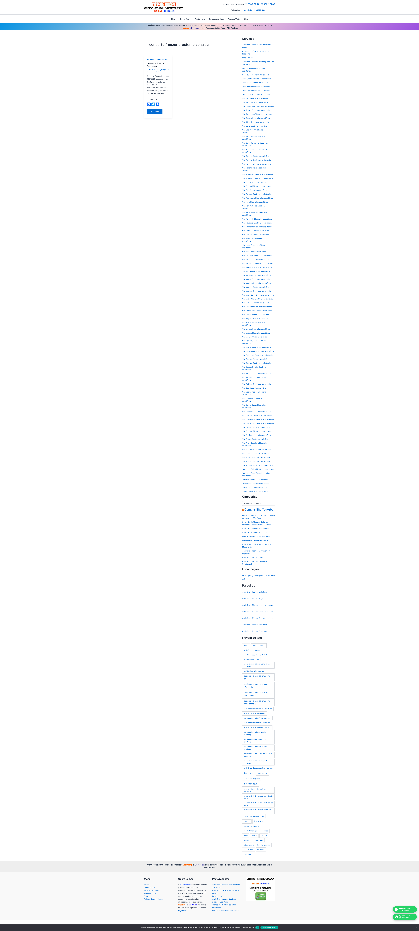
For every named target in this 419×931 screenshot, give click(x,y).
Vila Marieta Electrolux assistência (256, 287)
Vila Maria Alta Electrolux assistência (257, 299)
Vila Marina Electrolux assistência (256, 279)
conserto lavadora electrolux (254, 816)
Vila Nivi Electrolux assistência (254, 252)
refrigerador (248, 849)
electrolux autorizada (251, 826)
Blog (146, 896)
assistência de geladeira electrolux (256, 655)
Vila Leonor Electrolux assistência (256, 314)
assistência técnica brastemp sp (257, 677)
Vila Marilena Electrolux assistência (256, 283)
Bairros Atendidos (151, 890)
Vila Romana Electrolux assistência (256, 164)
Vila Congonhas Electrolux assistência (258, 419)
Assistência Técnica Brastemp (158, 59)
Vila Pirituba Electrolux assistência (256, 194)
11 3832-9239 (268, 4)
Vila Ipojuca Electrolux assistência (256, 329)
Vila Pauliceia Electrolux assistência (257, 223)
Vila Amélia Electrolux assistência (256, 457)
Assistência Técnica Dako (252, 557)
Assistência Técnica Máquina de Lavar (258, 605)
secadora (260, 849)
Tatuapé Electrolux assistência (254, 487)
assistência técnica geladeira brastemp (255, 733)
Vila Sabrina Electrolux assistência (256, 156)
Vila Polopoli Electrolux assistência (256, 186)
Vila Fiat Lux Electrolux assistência (256, 384)
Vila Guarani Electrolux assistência (256, 363)
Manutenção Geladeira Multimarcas (256, 540)
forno (246, 835)
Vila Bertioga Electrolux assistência (256, 435)
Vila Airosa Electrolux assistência (256, 439)
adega (246, 645)
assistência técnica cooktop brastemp (258, 709)
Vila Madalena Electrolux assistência (257, 307)
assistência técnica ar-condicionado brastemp (257, 665)
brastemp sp (262, 773)
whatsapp (247, 854)
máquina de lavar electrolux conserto (257, 845)
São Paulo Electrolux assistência (255, 75)
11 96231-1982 (259, 10)
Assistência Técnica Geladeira (254, 592)
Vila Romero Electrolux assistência (256, 160)
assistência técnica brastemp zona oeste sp (257, 702)
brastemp (248, 773)
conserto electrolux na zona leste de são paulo (258, 797)
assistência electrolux (251, 659)
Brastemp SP (247, 58)
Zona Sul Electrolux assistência (255, 83)
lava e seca (259, 840)
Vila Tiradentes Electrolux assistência (257, 114)
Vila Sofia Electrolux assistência (255, 126)
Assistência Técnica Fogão (253, 598)
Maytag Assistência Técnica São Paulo (258, 536)
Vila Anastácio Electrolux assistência (257, 453)
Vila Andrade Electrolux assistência (256, 449)
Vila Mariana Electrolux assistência (256, 291)
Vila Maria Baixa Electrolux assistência (258, 295)
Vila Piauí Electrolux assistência (255, 202)
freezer (254, 835)
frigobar (264, 835)
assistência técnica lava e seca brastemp (255, 747)
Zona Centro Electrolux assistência (256, 79)
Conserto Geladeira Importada (255, 532)
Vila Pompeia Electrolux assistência (256, 182)
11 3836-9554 (252, 4)
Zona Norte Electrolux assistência (256, 86)
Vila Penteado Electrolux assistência (257, 219)
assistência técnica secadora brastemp (258, 768)
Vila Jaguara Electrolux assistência (256, 318)
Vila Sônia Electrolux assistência (255, 122)
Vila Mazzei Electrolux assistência (256, 271)
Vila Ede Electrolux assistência (254, 388)
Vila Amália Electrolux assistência (256, 461)
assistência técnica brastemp (254, 671)
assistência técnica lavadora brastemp (254, 740)
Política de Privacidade (269, 927)
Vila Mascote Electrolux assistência (256, 275)
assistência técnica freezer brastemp (257, 727)
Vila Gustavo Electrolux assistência (256, 347)
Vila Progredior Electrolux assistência (257, 178)
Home (146, 885)
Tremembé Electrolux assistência (255, 483)
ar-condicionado (258, 645)
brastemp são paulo (252, 778)
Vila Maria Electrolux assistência (255, 303)
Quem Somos (149, 887)
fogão (266, 831)
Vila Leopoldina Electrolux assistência (257, 311)
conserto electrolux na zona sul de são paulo (257, 811)
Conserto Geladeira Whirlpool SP (256, 528)
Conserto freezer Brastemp (156, 64)
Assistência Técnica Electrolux (254, 631)
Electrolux (258, 821)
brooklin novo (250, 784)
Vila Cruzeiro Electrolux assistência (256, 411)
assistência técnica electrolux (254, 713)
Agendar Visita (150, 893)
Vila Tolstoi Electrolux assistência (256, 110)
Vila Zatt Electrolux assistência (255, 98)
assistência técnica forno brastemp (257, 723)
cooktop (247, 821)
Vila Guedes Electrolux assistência (256, 359)
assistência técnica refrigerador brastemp (256, 762)
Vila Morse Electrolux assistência (255, 259)
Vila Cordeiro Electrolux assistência (257, 415)
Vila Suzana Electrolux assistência (256, 118)
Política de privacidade (153, 899)
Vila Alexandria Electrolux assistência (257, 465)
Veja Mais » (154, 112)
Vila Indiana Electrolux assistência (256, 333)
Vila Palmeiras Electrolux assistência (257, 227)
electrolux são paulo (251, 831)
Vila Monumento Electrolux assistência (258, 263)
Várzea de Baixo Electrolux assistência (258, 469)
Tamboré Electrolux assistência (255, 491)
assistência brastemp (252, 650)
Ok (257, 927)
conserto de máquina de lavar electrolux (255, 790)
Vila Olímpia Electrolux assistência (256, 235)
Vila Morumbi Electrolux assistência (257, 256)
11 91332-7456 (246, 10)
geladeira (247, 840)
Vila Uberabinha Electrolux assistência (258, 106)
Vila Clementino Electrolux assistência (258, 423)
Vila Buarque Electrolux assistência (256, 431)
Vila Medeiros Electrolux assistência (257, 267)
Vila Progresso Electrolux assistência (257, 174)
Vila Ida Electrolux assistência (254, 337)
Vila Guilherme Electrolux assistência (257, 355)
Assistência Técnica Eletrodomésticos (257, 618)
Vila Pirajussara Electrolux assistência (257, 198)
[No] (416, 928)
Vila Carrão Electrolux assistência (256, 427)
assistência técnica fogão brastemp (257, 718)
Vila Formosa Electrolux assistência (256, 373)
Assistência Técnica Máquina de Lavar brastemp (258, 755)
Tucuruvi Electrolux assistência (255, 480)
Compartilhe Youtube (258, 509)
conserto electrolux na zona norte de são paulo (258, 804)
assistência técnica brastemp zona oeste (257, 693)
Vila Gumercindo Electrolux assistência (258, 351)
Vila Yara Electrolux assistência (255, 102)
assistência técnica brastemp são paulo (257, 685)
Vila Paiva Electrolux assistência (255, 231)
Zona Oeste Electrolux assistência (256, 90)
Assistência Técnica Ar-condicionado (257, 611)
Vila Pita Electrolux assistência (254, 190)
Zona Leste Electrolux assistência (256, 94)
